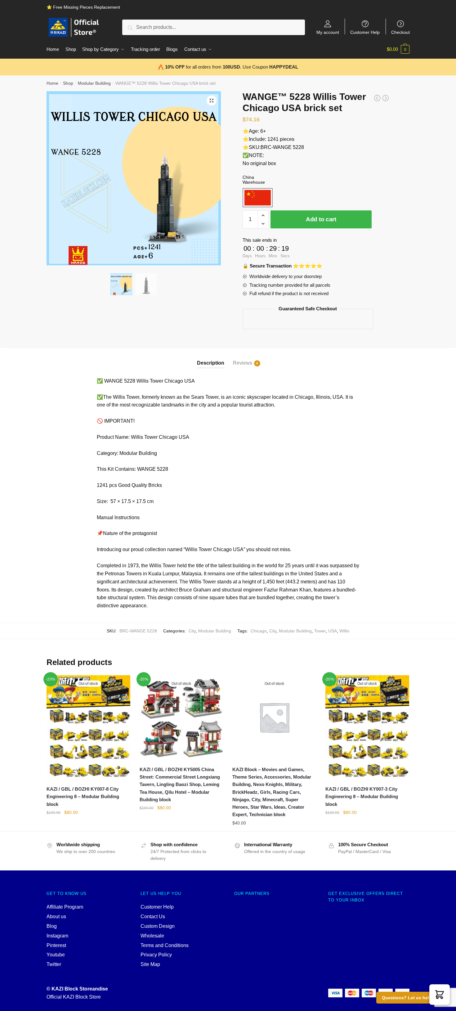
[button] (439, 994)
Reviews (242, 363)
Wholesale (152, 935)
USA (332, 630)
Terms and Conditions (165, 945)
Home (52, 83)
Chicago (259, 630)
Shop (68, 83)
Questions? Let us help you (411, 997)
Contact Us (153, 916)
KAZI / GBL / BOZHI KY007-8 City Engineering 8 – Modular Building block (83, 796)
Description (210, 363)
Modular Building (94, 83)
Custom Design (158, 926)
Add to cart (321, 219)
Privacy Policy (156, 954)
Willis (344, 630)
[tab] (210, 358)
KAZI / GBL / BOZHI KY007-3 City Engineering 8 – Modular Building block (361, 796)
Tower (320, 630)
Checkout (400, 32)
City (192, 630)
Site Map (150, 964)
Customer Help (365, 32)
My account (327, 32)
